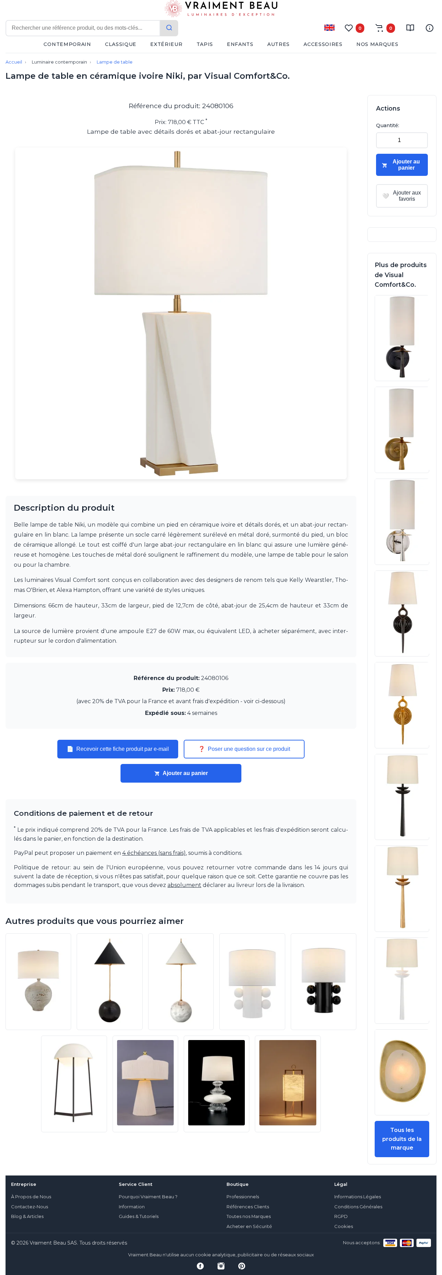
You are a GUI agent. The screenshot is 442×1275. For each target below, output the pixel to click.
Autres (278, 44)
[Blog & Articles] (410, 28)
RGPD (341, 1216)
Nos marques (377, 44)
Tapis (204, 44)
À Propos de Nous (31, 1196)
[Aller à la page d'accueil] (221, 10)
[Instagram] (221, 1266)
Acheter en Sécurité (249, 1226)
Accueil (14, 62)
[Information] (429, 28)
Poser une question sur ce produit (244, 749)
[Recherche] (169, 28)
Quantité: (387, 125)
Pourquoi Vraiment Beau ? (148, 1196)
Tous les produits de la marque (402, 1139)
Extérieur (166, 44)
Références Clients (248, 1206)
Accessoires (323, 44)
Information (132, 1206)
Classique (120, 44)
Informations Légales (357, 1196)
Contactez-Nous (29, 1206)
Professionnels (243, 1196)
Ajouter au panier (185, 773)
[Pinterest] (241, 1266)
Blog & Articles (27, 1216)
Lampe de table (115, 62)
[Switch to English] (329, 28)
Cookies (343, 1226)
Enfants (240, 44)
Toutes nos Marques (249, 1216)
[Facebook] (200, 1266)
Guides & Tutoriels (138, 1216)
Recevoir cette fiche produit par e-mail (118, 749)
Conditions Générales (358, 1206)
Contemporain (67, 44)
